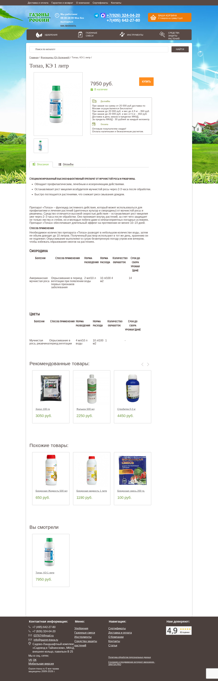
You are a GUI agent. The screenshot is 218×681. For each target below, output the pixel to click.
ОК (34, 660)
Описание (43, 164)
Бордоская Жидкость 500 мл (51, 490)
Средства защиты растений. (174, 36)
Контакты (116, 2)
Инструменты (134, 35)
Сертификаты (100, 2)
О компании (83, 2)
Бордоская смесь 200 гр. (131, 490)
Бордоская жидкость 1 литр (91, 490)
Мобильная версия (41, 663)
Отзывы (68, 164)
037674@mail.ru (44, 635)
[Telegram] (96, 16)
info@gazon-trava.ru (46, 639)
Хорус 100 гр (43, 409)
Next (148, 364)
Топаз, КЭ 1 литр (45, 572)
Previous (143, 364)
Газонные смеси (91, 34)
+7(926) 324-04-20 (123, 15)
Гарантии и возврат (62, 2)
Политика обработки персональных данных (129, 657)
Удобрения (51, 35)
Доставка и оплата (38, 2)
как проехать (68, 25)
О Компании (116, 636)
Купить (146, 81)
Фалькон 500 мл (85, 409)
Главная (34, 57)
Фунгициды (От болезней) (55, 57)
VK (30, 660)
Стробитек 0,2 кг (126, 409)
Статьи (112, 645)
